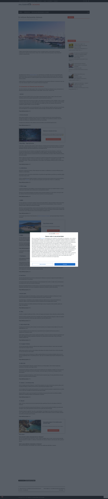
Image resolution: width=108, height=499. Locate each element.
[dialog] (54, 249)
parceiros (43, 238)
